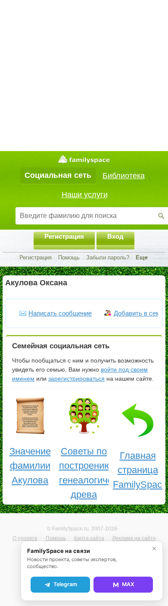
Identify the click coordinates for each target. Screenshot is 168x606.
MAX (128, 584)
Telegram (65, 584)
